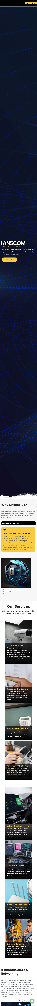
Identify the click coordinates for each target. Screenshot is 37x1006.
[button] (15, 3)
